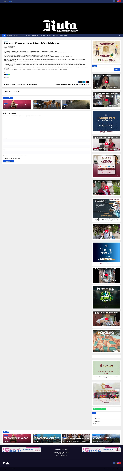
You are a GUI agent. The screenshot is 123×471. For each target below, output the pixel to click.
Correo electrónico (7, 143)
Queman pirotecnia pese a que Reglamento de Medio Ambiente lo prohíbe (71, 84)
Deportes (43, 35)
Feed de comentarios (97, 421)
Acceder (94, 416)
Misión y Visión (63, 35)
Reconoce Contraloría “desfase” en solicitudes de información (76, 439)
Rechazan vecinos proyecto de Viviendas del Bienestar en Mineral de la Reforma (46, 437)
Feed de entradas (96, 418)
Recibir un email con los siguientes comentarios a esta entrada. (16, 155)
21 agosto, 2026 (67, 441)
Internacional (35, 35)
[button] (119, 35)
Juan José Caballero (15, 107)
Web (4, 149)
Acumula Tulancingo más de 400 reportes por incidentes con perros (47, 105)
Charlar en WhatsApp (100, 409)
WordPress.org (96, 423)
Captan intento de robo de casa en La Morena (76, 106)
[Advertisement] (61, 11)
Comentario (5, 118)
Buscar (94, 66)
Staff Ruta (74, 441)
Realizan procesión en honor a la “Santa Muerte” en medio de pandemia (21, 84)
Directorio (55, 35)
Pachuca (16, 35)
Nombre (5, 138)
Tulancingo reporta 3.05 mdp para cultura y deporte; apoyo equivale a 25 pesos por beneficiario (16, 106)
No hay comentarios (82, 441)
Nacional (28, 35)
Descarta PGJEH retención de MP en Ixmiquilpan (103, 437)
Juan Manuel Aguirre (73, 107)
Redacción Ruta (12, 46)
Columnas (49, 35)
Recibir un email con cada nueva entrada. (12, 158)
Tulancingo (9, 35)
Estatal (22, 35)
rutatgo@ (61, 455)
